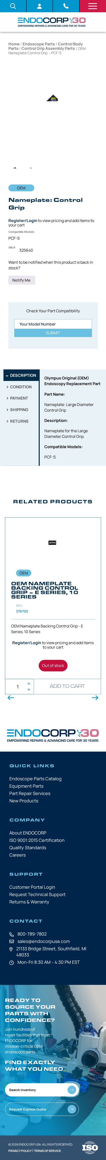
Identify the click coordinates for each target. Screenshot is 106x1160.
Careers (17, 855)
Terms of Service (47, 1151)
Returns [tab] (19, 421)
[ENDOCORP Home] (51, 22)
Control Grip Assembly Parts (48, 48)
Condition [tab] (20, 387)
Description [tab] (22, 375)
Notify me (21, 280)
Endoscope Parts (39, 44)
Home (14, 44)
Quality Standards (27, 847)
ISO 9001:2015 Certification (37, 840)
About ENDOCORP (27, 833)
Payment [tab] (18, 398)
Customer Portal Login (32, 887)
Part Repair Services (29, 793)
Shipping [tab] (18, 409)
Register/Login (22, 220)
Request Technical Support (37, 894)
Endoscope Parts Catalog (35, 779)
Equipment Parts (26, 786)
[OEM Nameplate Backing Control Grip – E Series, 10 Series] (53, 598)
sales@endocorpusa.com (44, 941)
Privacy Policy (20, 1151)
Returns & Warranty (29, 902)
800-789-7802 (32, 934)
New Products (23, 801)
